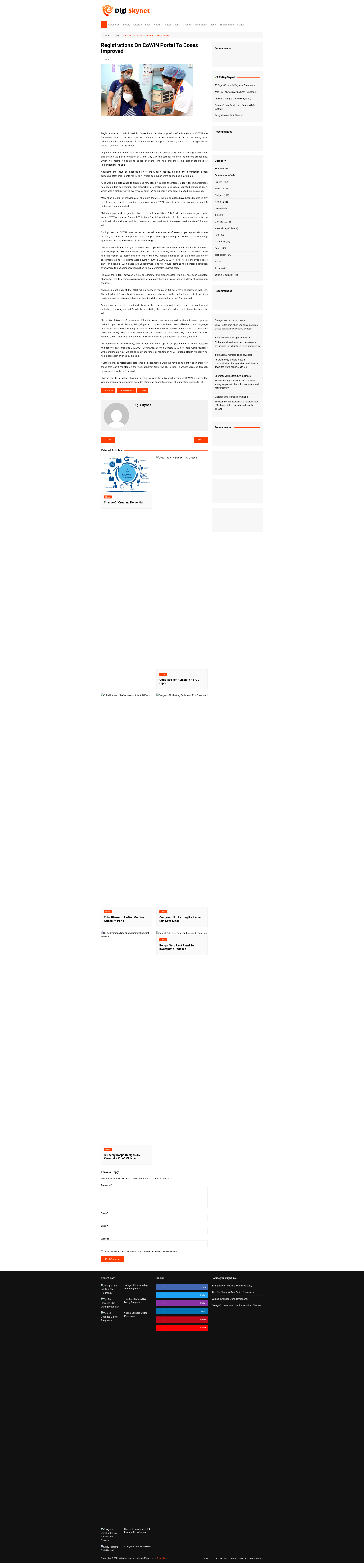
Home (106, 59)
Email (104, 1226)
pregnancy (220, 241)
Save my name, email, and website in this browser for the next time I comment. (141, 1251)
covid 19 (109, 390)
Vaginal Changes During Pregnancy (233, 98)
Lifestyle (137, 24)
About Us (208, 1558)
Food (147, 24)
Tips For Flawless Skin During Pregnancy (236, 92)
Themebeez (162, 1558)
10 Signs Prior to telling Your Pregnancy (235, 85)
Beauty (126, 24)
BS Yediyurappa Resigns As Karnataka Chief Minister (122, 1156)
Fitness (167, 24)
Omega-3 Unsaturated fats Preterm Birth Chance (236, 1305)
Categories (113, 24)
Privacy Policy (256, 1558)
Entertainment (227, 24)
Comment (106, 1185)
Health (157, 24)
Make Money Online (225, 228)
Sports (240, 24)
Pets (217, 235)
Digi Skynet (228, 77)
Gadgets (187, 24)
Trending (219, 268)
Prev (110, 439)
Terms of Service (238, 1558)
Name (104, 1213)
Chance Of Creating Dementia (123, 502)
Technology (201, 24)
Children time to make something (231, 397)
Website (105, 1239)
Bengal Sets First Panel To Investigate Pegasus (176, 947)
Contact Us (221, 1558)
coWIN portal (127, 390)
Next (199, 439)
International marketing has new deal (233, 355)
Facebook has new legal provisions (232, 337)
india (143, 390)
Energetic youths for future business (233, 376)
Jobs (177, 24)
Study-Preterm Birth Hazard (228, 115)
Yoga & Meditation (224, 275)
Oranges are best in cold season (231, 320)
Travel (213, 24)
